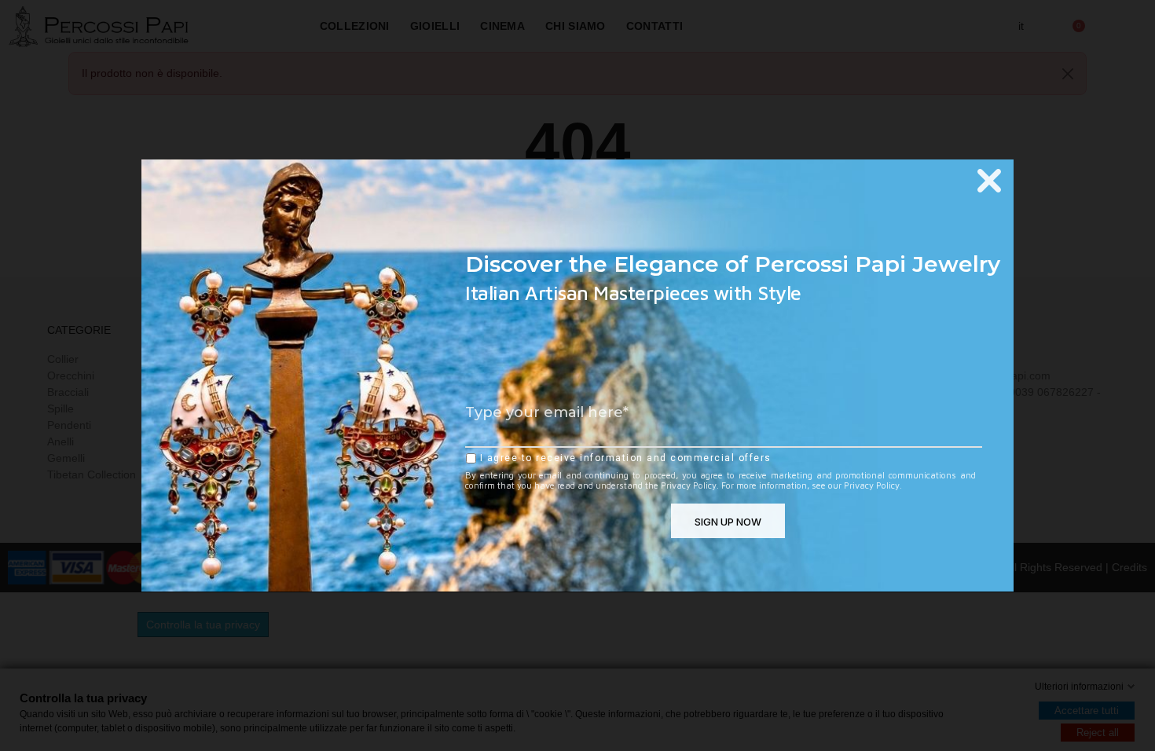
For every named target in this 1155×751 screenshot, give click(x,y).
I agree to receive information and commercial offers (624, 457)
